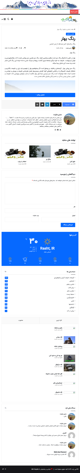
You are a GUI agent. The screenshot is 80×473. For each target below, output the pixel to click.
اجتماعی (71, 281)
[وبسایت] (60, 130)
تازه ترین (59, 320)
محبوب (20, 320)
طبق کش (72, 161)
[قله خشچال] (69, 395)
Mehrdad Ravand (60, 452)
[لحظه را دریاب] (15, 152)
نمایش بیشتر (40, 95)
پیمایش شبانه (58, 346)
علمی (72, 301)
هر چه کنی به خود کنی (55, 355)
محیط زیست (70, 294)
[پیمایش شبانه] (69, 349)
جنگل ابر (48, 159)
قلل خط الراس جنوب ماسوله (54, 374)
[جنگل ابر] (40, 151)
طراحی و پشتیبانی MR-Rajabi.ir (41, 469)
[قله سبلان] (69, 340)
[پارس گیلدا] (69, 19)
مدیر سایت (68, 48)
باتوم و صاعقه (58, 328)
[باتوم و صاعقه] (69, 331)
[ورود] (12, 20)
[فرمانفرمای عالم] (69, 386)
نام (74, 207)
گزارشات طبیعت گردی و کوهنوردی (64, 278)
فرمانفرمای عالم (57, 383)
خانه (72, 29)
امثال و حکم (70, 291)
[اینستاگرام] (55, 130)
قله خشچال (58, 392)
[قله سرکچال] (69, 367)
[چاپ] (37, 104)
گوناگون (72, 307)
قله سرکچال (58, 364)
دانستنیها (71, 304)
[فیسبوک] (58, 130)
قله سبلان (59, 337)
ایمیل (73, 215)
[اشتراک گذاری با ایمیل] (42, 104)
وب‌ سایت (36, 215)
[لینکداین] (47, 104)
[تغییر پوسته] (8, 20)
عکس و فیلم (66, 29)
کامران (64, 433)
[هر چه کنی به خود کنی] (69, 358)
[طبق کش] (64, 152)
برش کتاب (71, 288)
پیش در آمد (70, 311)
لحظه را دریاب (22, 161)
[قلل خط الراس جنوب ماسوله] (69, 377)
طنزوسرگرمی (70, 298)
